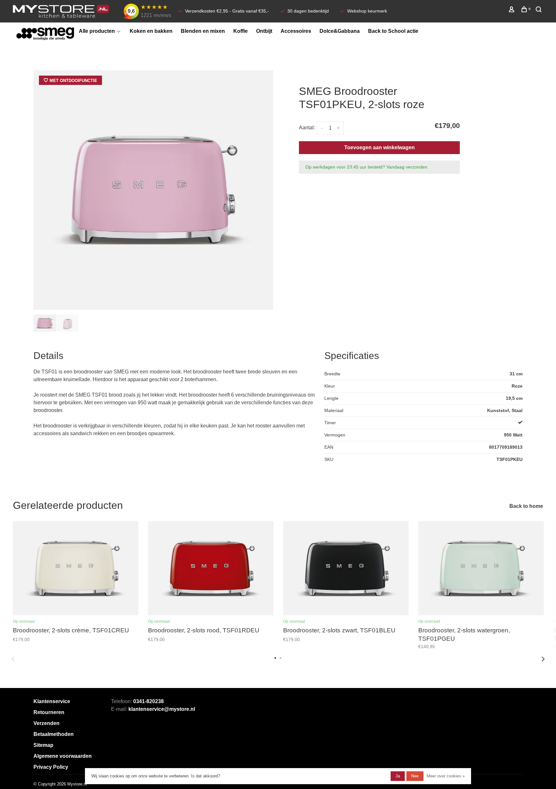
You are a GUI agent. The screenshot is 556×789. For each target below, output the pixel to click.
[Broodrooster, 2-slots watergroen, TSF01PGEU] (481, 568)
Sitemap (43, 745)
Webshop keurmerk (367, 11)
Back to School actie (393, 31)
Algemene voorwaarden (62, 756)
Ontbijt (264, 31)
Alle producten (97, 31)
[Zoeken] (539, 10)
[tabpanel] (153, 190)
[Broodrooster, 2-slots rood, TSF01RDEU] (210, 568)
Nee (415, 776)
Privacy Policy (50, 767)
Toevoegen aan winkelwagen (379, 147)
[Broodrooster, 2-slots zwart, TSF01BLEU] (346, 568)
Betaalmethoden (53, 734)
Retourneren (48, 712)
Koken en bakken (151, 31)
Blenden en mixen (203, 31)
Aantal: (307, 127)
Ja (397, 776)
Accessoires (296, 31)
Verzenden (46, 723)
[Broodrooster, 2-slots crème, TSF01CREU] (75, 568)
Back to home (526, 506)
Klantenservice (51, 701)
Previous (13, 659)
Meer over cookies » (446, 776)
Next (543, 659)
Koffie (240, 31)
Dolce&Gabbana (340, 31)
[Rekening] (512, 10)
